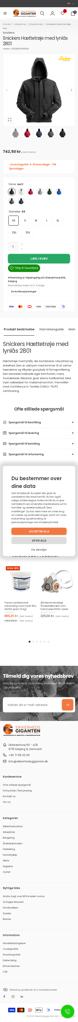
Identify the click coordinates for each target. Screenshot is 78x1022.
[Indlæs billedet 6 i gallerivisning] (50, 132)
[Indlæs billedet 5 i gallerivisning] (39, 132)
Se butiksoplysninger (24, 291)
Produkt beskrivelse (19, 329)
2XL (14, 232)
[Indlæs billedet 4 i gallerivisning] (27, 132)
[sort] (11, 191)
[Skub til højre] (71, 90)
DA (68, 3)
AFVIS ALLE (39, 540)
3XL (28, 232)
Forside (7, 24)
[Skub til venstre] (7, 90)
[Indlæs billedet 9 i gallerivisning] (62, 132)
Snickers (9, 33)
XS (13, 220)
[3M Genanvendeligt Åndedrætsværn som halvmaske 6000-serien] (57, 581)
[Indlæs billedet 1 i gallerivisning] (15, 132)
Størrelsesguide (51, 329)
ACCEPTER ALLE (39, 531)
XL (57, 220)
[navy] (21, 201)
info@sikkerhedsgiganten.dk (28, 761)
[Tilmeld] (67, 704)
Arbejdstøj (20, 24)
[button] (5, 13)
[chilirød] (30, 191)
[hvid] (21, 191)
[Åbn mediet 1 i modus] (39, 90)
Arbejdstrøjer (36, 24)
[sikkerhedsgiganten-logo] (22, 735)
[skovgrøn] (49, 191)
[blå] (59, 191)
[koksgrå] (11, 201)
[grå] (40, 191)
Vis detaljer (39, 550)
